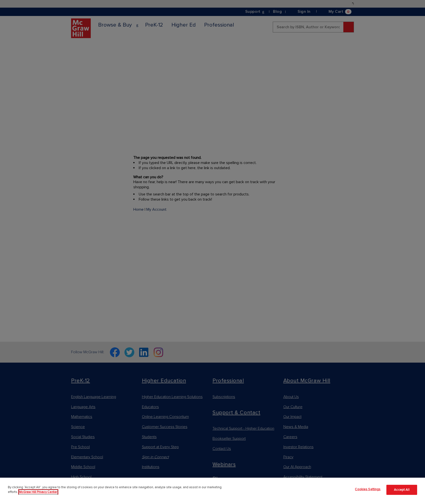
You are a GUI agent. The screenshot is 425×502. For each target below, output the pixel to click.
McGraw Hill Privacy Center (38, 492)
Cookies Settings (367, 489)
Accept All (401, 490)
